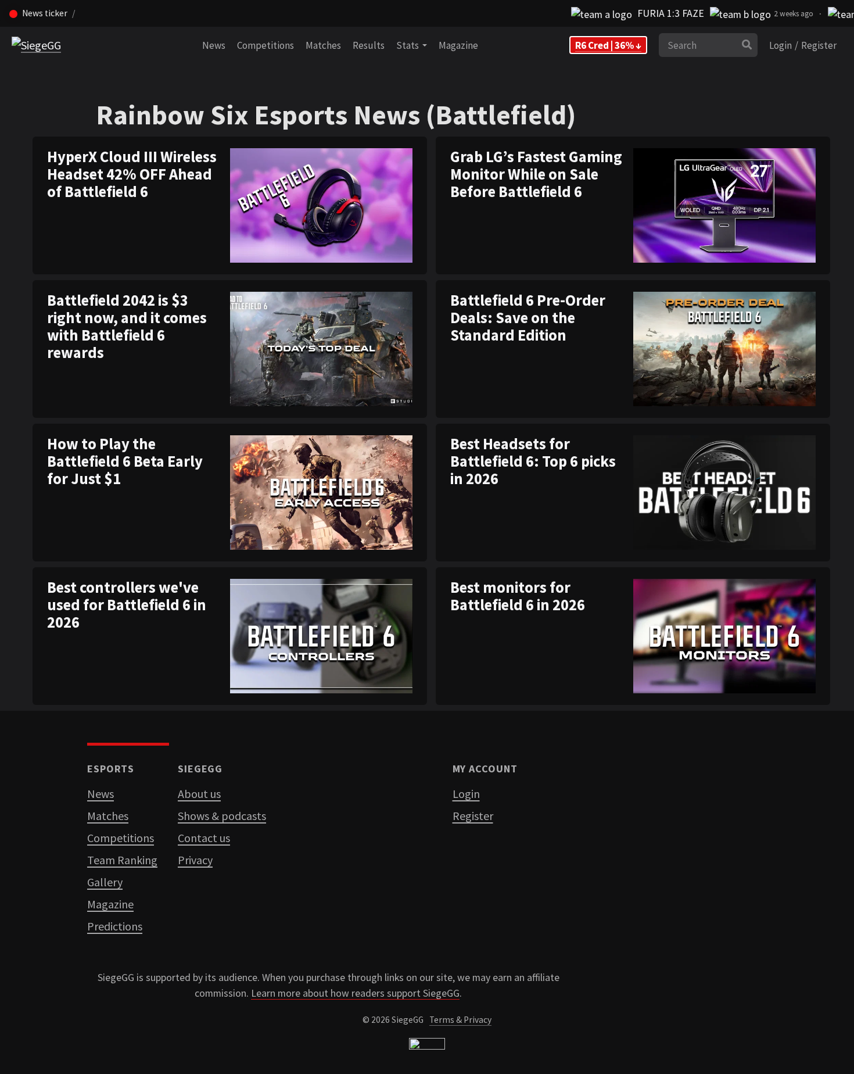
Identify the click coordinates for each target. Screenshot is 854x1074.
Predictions (114, 926)
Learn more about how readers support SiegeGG (355, 993)
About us (199, 793)
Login (780, 45)
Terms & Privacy (460, 1019)
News (213, 45)
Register (819, 45)
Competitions (265, 45)
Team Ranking (122, 860)
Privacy (195, 860)
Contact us (204, 837)
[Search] (747, 45)
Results (369, 45)
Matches (323, 45)
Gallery (105, 882)
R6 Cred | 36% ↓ (608, 45)
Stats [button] (409, 45)
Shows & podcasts (222, 815)
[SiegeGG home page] (427, 1046)
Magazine (458, 45)
